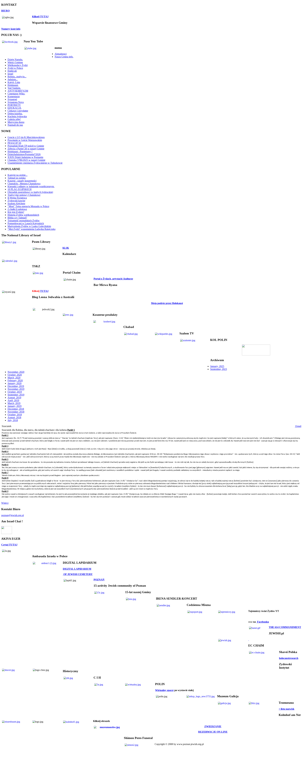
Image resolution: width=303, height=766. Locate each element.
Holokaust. (13, 85)
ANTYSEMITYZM (18, 90)
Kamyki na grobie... (17, 175)
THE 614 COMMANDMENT (285, 627)
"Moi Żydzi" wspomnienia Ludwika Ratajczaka (31, 229)
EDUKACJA (14, 108)
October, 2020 (15, 374)
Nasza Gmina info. (64, 56)
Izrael (10, 73)
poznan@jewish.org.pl (12, 515)
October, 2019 (15, 392)
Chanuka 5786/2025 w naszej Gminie (26, 160)
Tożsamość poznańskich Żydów (24, 220)
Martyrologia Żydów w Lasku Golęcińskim (29, 226)
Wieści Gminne (15, 62)
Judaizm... (13, 79)
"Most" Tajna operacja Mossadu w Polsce (28, 206)
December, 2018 (16, 409)
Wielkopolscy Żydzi (18, 65)
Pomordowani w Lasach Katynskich (26, 223)
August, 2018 (14, 417)
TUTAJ (44, 291)
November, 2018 (16, 411)
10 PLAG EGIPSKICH (20, 189)
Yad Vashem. (14, 88)
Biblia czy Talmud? (17, 217)
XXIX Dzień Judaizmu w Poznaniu (25, 157)
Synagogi (12, 99)
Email (298, 426)
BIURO (5, 10)
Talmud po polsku (17, 178)
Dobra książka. (15, 113)
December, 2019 (16, 386)
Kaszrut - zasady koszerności (22, 180)
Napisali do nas (15, 125)
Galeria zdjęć (14, 119)
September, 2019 (16, 394)
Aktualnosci (61, 53)
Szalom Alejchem (16, 203)
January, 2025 (217, 366)
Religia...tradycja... (17, 76)
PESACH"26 (14, 143)
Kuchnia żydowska (17, 116)
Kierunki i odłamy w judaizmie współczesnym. (31, 186)
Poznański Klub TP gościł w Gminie (26, 145)
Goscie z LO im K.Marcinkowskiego (26, 137)
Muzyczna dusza (16, 122)
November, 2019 (16, 389)
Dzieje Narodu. (15, 59)
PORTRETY (14, 105)
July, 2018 (13, 420)
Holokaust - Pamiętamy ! (20, 151)
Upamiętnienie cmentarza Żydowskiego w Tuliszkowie (35, 163)
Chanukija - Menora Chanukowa (24, 183)
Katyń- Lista (14, 82)
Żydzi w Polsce (15, 68)
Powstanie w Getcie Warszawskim (25, 140)
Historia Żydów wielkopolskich (23, 215)
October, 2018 (15, 414)
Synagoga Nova (16, 102)
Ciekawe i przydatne (18, 110)
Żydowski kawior (16, 200)
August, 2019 (14, 397)
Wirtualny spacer (164, 690)
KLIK (65, 248)
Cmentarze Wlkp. (16, 93)
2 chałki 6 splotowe (17, 209)
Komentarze (14, 96)
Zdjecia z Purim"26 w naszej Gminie (26, 148)
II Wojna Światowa (17, 197)
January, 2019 (14, 406)
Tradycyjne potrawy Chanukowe (24, 195)
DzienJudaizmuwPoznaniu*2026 (24, 154)
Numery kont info (10, 28)
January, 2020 (14, 383)
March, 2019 (14, 403)
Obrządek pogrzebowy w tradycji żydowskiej (30, 192)
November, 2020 (16, 372)
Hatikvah (12, 71)
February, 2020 (15, 380)
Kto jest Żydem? (16, 212)
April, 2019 (13, 400)
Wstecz (5, 503)
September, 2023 (218, 369)
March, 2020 (14, 377)
